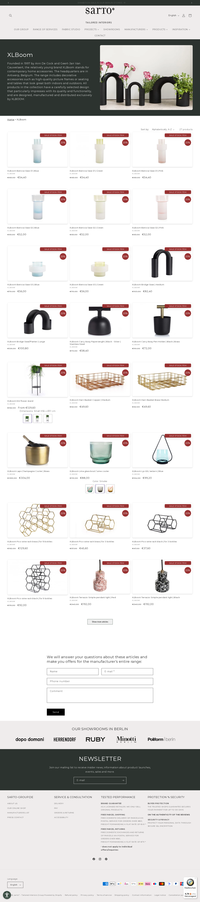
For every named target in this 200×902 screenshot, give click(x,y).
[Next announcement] (191, 3)
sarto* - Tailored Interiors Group (29, 895)
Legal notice (160, 895)
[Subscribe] (123, 780)
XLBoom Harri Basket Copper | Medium (90, 400)
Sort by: (145, 129)
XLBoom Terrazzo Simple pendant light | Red (93, 597)
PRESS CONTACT (15, 817)
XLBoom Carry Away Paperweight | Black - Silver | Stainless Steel (95, 342)
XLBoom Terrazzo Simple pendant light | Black (156, 597)
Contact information (142, 895)
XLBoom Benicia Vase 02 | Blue (23, 227)
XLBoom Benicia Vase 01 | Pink (147, 171)
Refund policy (71, 895)
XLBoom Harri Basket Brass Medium (150, 400)
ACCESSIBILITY (61, 817)
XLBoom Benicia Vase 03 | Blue (23, 284)
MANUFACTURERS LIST (18, 813)
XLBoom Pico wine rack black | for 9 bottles (29, 598)
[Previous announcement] (8, 3)
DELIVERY (59, 803)
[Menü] (195, 879)
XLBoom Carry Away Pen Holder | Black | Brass (156, 341)
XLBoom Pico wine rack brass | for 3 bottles (92, 541)
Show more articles (100, 622)
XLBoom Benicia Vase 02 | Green (86, 227)
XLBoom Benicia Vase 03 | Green (87, 284)
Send (56, 712)
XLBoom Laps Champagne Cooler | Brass (28, 471)
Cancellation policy (178, 895)
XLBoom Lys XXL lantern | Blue (147, 471)
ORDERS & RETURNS (64, 813)
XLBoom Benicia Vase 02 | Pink (148, 227)
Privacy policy (87, 895)
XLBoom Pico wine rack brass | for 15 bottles (29, 541)
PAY (56, 808)
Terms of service (104, 895)
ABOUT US (12, 803)
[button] (10, 15)
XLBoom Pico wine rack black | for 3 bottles (154, 541)
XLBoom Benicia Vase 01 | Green (86, 171)
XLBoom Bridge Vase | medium (148, 284)
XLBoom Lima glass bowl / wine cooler (89, 471)
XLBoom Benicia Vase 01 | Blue (23, 171)
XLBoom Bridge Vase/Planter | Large (26, 341)
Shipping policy (121, 895)
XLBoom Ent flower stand (20, 401)
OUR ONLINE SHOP (16, 808)
